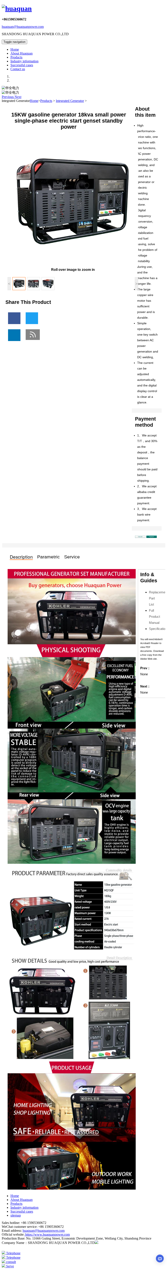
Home (14, 49)
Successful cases (21, 65)
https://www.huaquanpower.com (47, 1234)
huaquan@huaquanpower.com (23, 26)
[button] (8, 97)
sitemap (15, 1215)
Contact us (17, 69)
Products (16, 57)
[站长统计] (96, 1243)
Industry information (24, 61)
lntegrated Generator (70, 101)
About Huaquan (21, 53)
